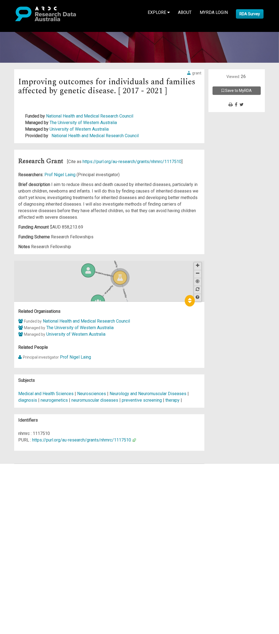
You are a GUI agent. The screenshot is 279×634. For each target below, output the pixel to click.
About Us (25, 467)
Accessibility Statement (39, 529)
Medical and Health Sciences (46, 393)
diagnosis (27, 400)
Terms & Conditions (35, 516)
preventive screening (142, 400)
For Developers (32, 493)
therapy (172, 400)
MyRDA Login (214, 12)
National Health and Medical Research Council (89, 116)
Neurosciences (92, 393)
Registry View (30, 506)
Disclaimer (27, 486)
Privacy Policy (30, 522)
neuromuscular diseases (94, 400)
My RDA (24, 473)
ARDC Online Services (38, 499)
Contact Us (27, 480)
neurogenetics (54, 400)
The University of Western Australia (83, 122)
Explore (157, 12)
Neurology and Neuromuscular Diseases (148, 393)
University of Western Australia (79, 129)
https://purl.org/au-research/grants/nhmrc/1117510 (132, 161)
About (185, 12)
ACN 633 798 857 (17, 539)
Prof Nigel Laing (60, 174)
